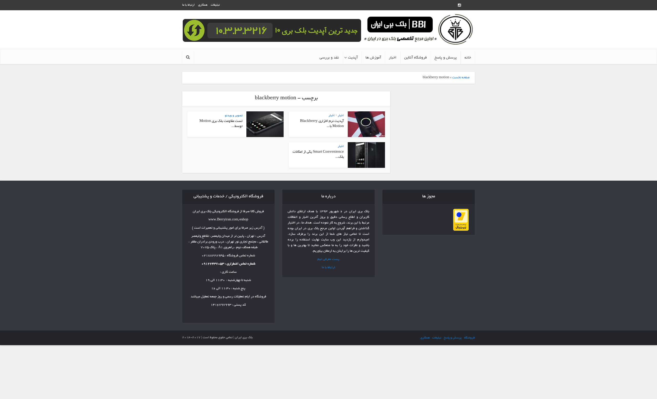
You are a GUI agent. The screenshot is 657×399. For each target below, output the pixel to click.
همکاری (202, 5)
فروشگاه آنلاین (415, 58)
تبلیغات (215, 5)
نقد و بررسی (329, 58)
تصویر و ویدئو (234, 115)
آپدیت (353, 58)
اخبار (393, 58)
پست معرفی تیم (328, 259)
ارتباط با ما (188, 5)
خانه (468, 58)
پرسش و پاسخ (445, 58)
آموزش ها (373, 58)
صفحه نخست (461, 78)
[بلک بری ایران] (418, 29)
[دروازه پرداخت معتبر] (461, 220)
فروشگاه (469, 337)
